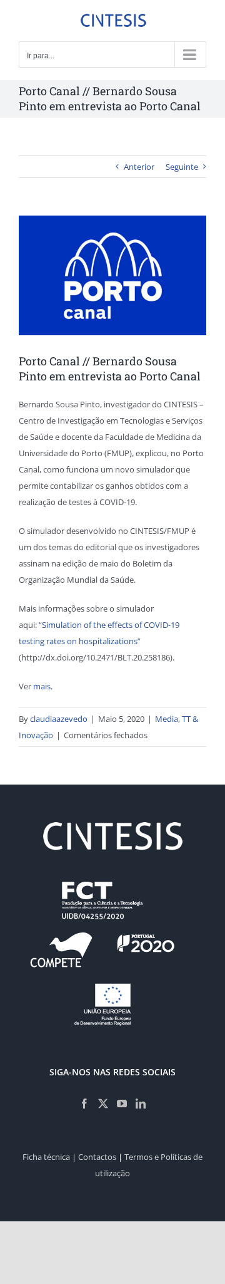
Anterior (139, 166)
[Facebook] (84, 1104)
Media (166, 718)
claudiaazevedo (59, 718)
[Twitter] (103, 1104)
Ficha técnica (46, 1156)
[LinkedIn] (141, 1104)
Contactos (97, 1156)
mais (42, 686)
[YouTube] (122, 1104)
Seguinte (182, 166)
